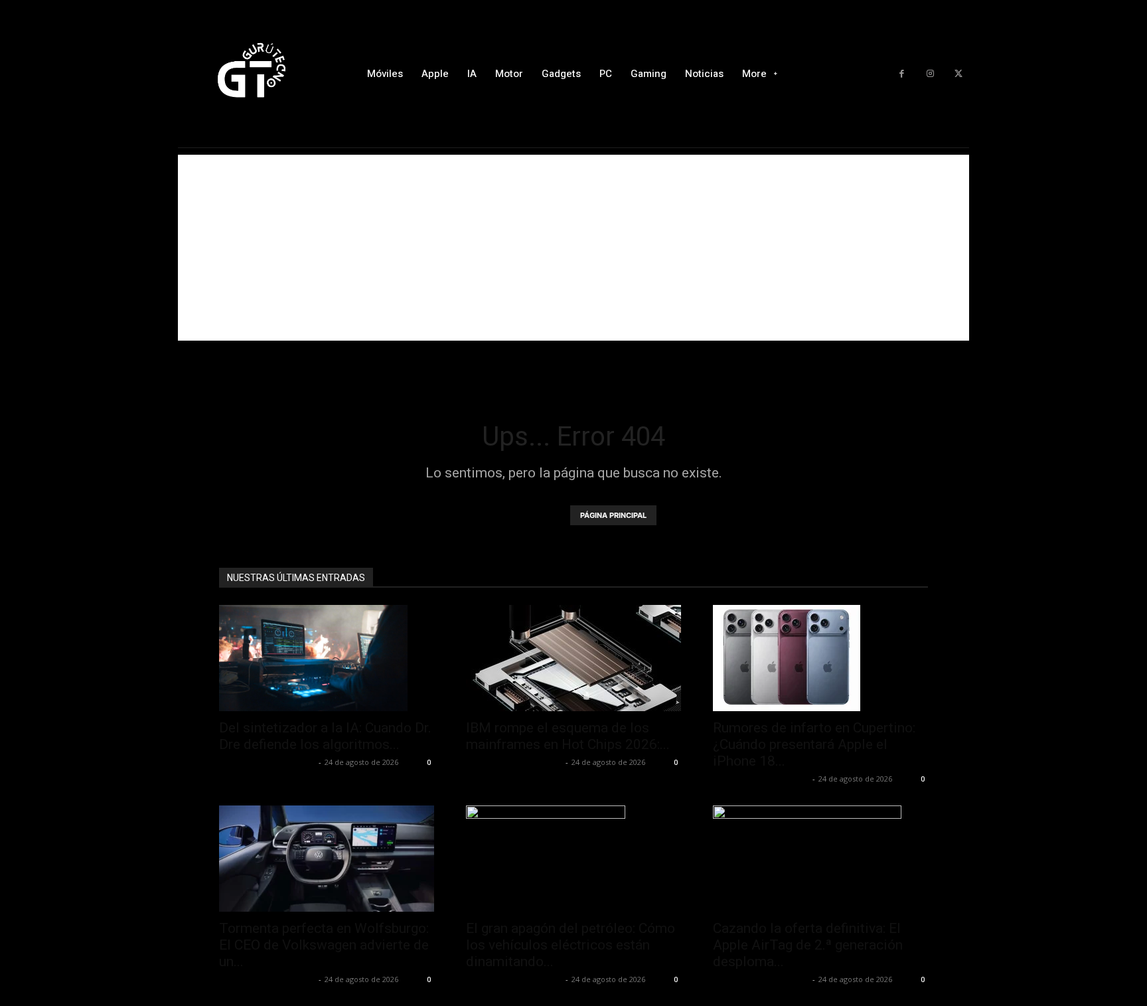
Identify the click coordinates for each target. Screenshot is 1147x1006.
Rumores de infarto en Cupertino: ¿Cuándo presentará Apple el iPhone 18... (814, 744)
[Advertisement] (573, 248)
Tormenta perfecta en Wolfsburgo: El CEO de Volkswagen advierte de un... (324, 944)
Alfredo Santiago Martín (267, 762)
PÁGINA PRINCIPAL (613, 515)
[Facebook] (902, 74)
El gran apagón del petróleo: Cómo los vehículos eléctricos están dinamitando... (570, 944)
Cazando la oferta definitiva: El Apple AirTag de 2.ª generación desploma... (808, 944)
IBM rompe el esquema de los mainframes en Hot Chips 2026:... (568, 736)
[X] (958, 74)
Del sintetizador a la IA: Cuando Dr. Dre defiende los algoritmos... (325, 736)
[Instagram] (930, 74)
